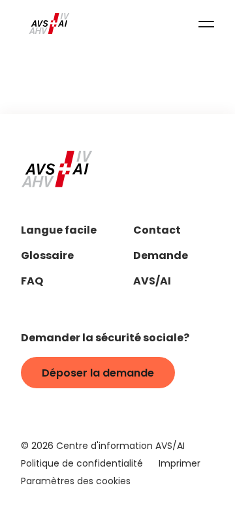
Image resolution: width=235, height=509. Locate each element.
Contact (157, 231)
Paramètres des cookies (76, 481)
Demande (160, 257)
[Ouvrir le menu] (206, 23)
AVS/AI (152, 282)
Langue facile (59, 231)
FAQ (32, 282)
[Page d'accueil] (49, 23)
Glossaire (47, 257)
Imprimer (179, 464)
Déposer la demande (98, 373)
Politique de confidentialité (82, 464)
